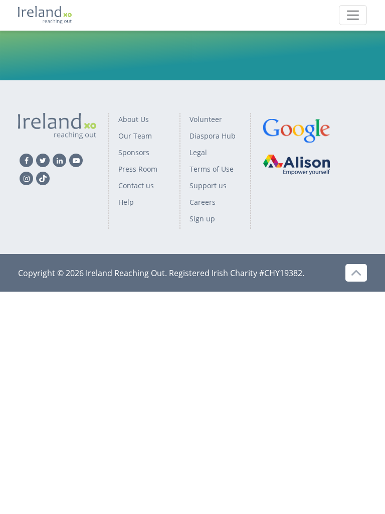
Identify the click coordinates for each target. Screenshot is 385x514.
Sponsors (133, 152)
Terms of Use (211, 169)
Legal (198, 152)
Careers (202, 202)
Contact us (136, 185)
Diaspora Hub (212, 136)
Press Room (137, 169)
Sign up (202, 218)
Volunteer (205, 119)
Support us (208, 185)
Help (126, 202)
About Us (133, 119)
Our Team (135, 136)
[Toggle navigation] (353, 15)
